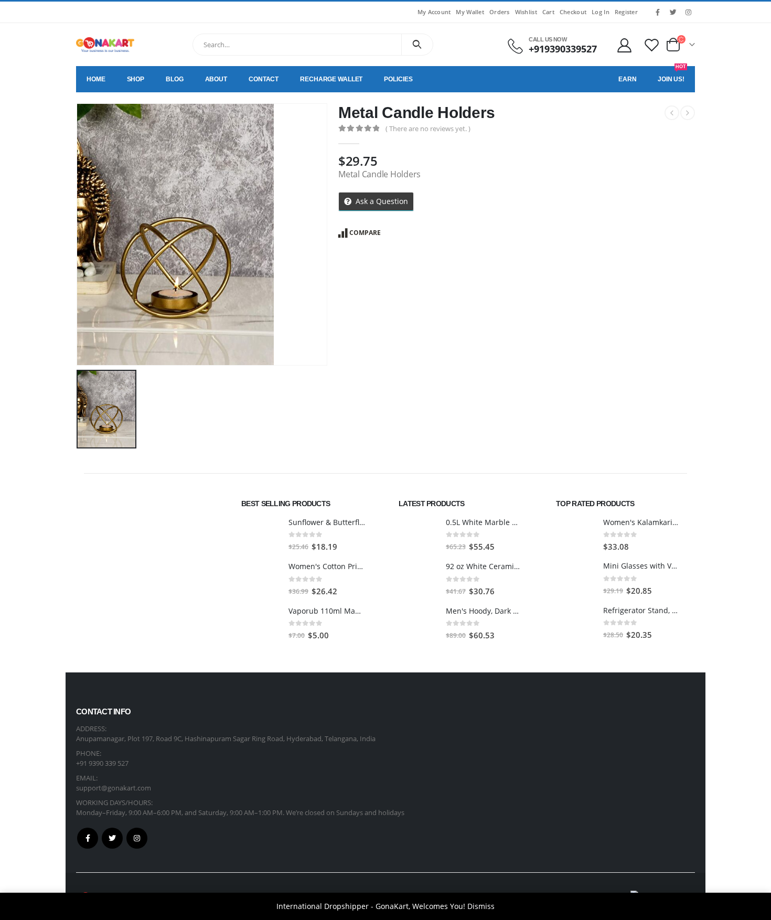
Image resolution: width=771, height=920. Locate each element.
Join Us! (672, 74)
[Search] (417, 44)
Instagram (136, 838)
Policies (398, 79)
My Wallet (470, 12)
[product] (261, 535)
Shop (136, 79)
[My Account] (624, 45)
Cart (548, 12)
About (216, 79)
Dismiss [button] (481, 906)
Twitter (112, 838)
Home (96, 79)
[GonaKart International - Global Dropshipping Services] (105, 44)
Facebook (87, 838)
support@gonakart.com (113, 788)
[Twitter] (673, 12)
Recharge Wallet (331, 79)
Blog (175, 79)
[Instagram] (688, 12)
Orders (499, 12)
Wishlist (526, 12)
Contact (264, 79)
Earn (627, 79)
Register (626, 12)
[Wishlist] (652, 45)
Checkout (573, 12)
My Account (434, 12)
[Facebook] (658, 12)
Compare (365, 232)
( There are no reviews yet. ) (427, 128)
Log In (600, 12)
